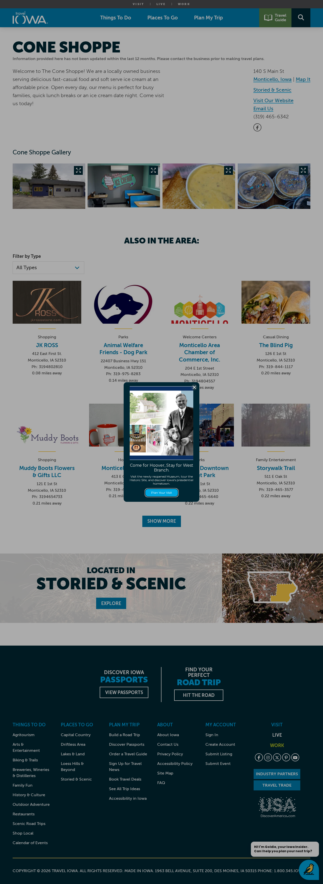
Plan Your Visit (161, 492)
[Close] (194, 387)
